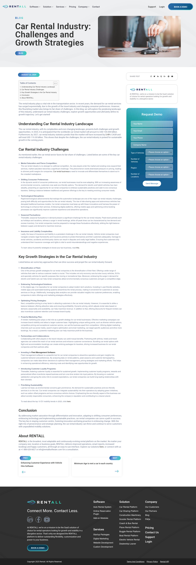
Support (152, 6)
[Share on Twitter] (154, 76)
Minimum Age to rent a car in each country (97, 467)
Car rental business (61, 171)
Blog (147, 514)
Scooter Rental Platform (130, 519)
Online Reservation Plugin (102, 512)
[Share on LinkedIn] (158, 76)
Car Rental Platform (128, 506)
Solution (47, 6)
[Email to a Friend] (172, 76)
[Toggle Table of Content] (54, 83)
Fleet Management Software (43, 352)
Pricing (72, 6)
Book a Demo (180, 7)
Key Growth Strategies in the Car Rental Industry (39, 92)
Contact (96, 6)
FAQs (147, 519)
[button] (37, 548)
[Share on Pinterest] (168, 76)
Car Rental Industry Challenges (33, 89)
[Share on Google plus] (164, 76)
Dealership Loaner (127, 543)
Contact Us (152, 532)
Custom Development (103, 546)
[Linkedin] (30, 519)
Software (34, 6)
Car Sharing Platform (128, 510)
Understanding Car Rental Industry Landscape (38, 86)
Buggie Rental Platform (129, 531)
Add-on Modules (100, 517)
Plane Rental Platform (129, 527)
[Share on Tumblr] (161, 76)
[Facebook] (38, 519)
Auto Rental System (102, 506)
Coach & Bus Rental (128, 523)
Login (162, 6)
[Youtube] (47, 519)
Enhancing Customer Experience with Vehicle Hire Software (44, 467)
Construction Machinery (130, 514)
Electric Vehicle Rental (129, 539)
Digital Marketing (101, 538)
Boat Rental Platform (128, 535)
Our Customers (152, 506)
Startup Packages (101, 534)
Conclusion (25, 95)
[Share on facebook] (151, 76)
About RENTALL (28, 97)
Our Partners (151, 510)
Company (82, 6)
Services (60, 6)
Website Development (103, 542)
